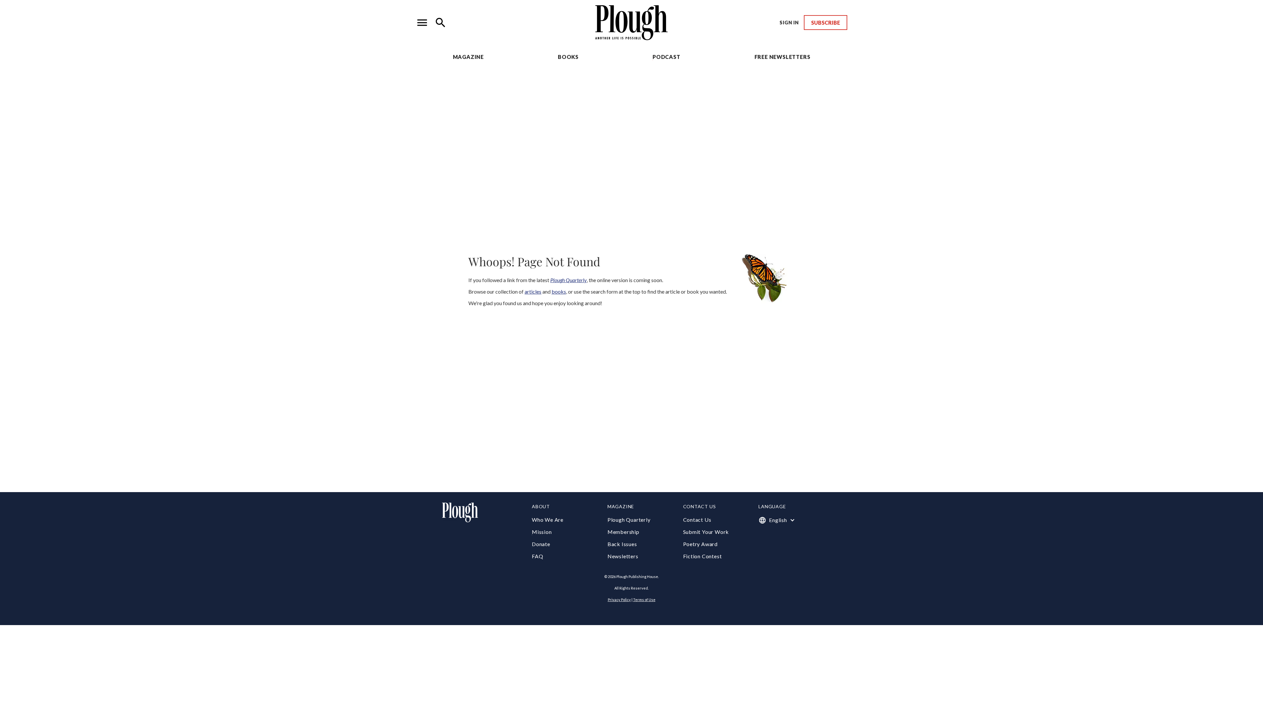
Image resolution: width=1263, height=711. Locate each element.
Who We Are (547, 519)
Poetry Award (700, 544)
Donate (541, 544)
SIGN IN (789, 22)
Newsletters (622, 556)
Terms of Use (644, 599)
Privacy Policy (619, 599)
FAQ (537, 556)
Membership (623, 532)
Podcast (667, 57)
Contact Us (697, 519)
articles (533, 291)
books (559, 291)
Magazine (468, 57)
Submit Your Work (706, 532)
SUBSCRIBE (825, 22)
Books (568, 57)
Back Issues (622, 544)
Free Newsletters (782, 57)
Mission (542, 532)
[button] (422, 22)
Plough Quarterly (629, 519)
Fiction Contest (702, 556)
